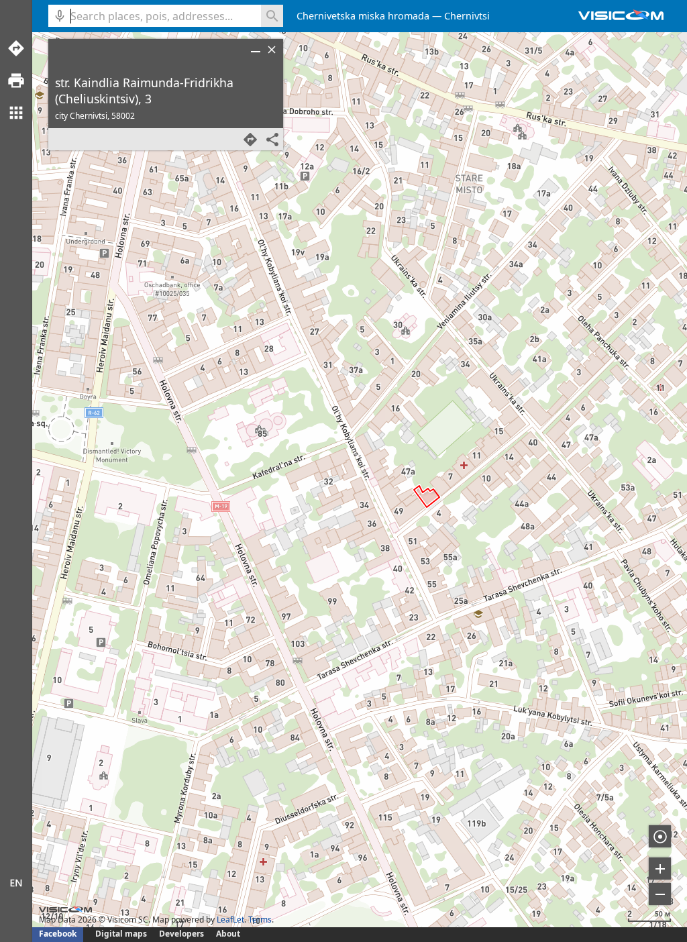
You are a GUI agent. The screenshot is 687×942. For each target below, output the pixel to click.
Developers (181, 933)
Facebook (57, 933)
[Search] (272, 16)
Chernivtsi (467, 15)
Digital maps (122, 933)
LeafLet (230, 919)
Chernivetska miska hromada (363, 15)
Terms (260, 919)
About (228, 933)
